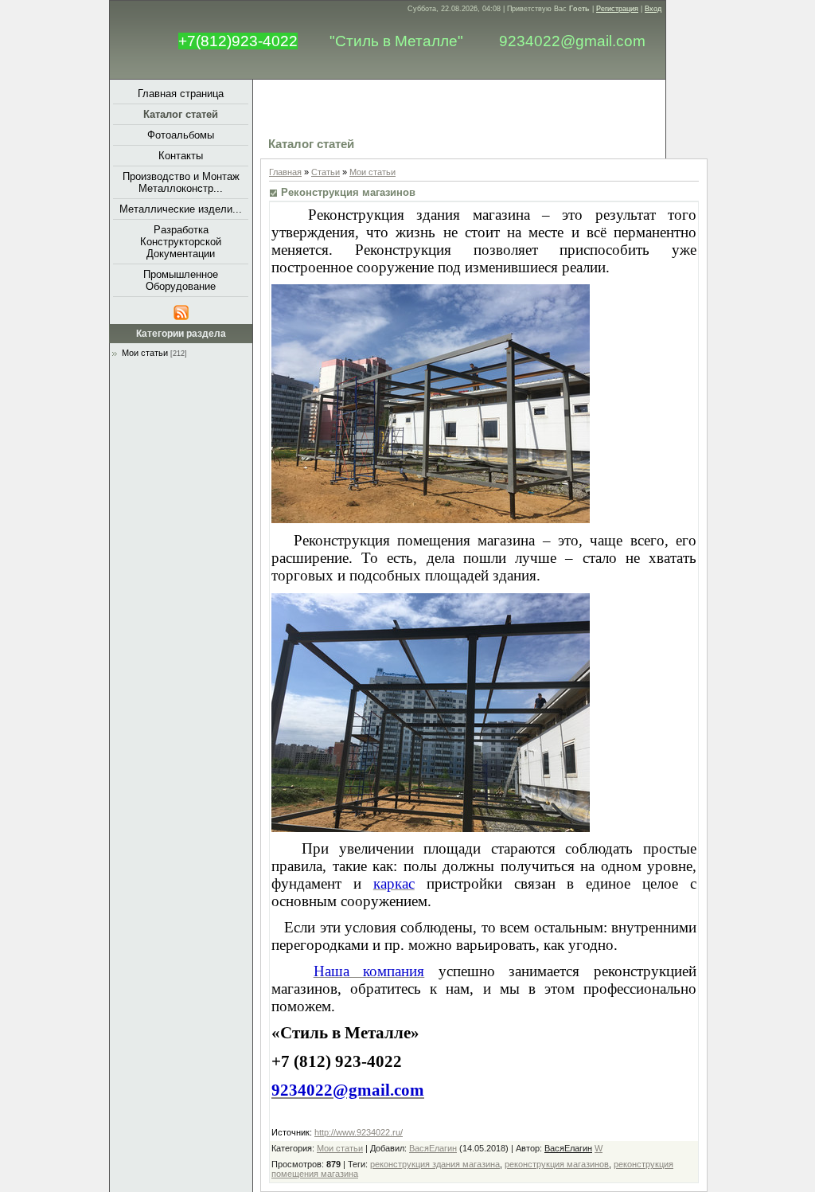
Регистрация (617, 9)
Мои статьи (145, 353)
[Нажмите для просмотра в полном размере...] (430, 518)
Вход (653, 9)
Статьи (325, 172)
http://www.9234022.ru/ (358, 1132)
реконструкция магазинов (557, 1164)
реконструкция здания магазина (435, 1164)
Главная (285, 172)
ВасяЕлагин (433, 1148)
